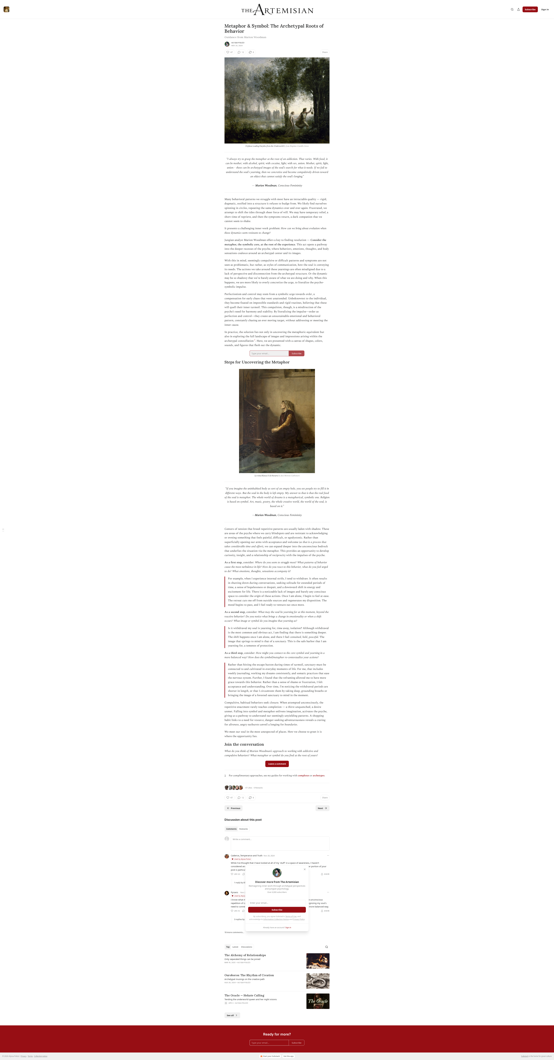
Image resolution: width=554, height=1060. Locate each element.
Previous (235, 808)
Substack (524, 1056)
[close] (304, 869)
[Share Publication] (518, 9)
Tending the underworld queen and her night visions (250, 999)
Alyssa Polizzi (237, 43)
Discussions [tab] (246, 947)
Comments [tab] (231, 829)
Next (320, 808)
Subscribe (530, 9)
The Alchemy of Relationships (245, 955)
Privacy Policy (299, 919)
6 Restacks (258, 787)
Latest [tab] (235, 947)
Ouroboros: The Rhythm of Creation (249, 975)
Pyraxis (234, 892)
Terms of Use (290, 916)
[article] (277, 961)
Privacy (23, 1056)
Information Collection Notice (276, 919)
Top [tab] (228, 947)
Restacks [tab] (243, 829)
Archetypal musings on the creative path (244, 979)
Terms (30, 1056)
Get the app (288, 1056)
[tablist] (236, 829)
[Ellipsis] (328, 855)
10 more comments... (234, 932)
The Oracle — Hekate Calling (244, 995)
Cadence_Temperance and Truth (246, 855)
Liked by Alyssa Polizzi (242, 859)
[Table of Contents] (3, 530)
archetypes (318, 775)
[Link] (220, 362)
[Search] (512, 9)
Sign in (545, 9)
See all (230, 1015)
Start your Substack (271, 1056)
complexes (303, 775)
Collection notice (40, 1056)
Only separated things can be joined (242, 959)
